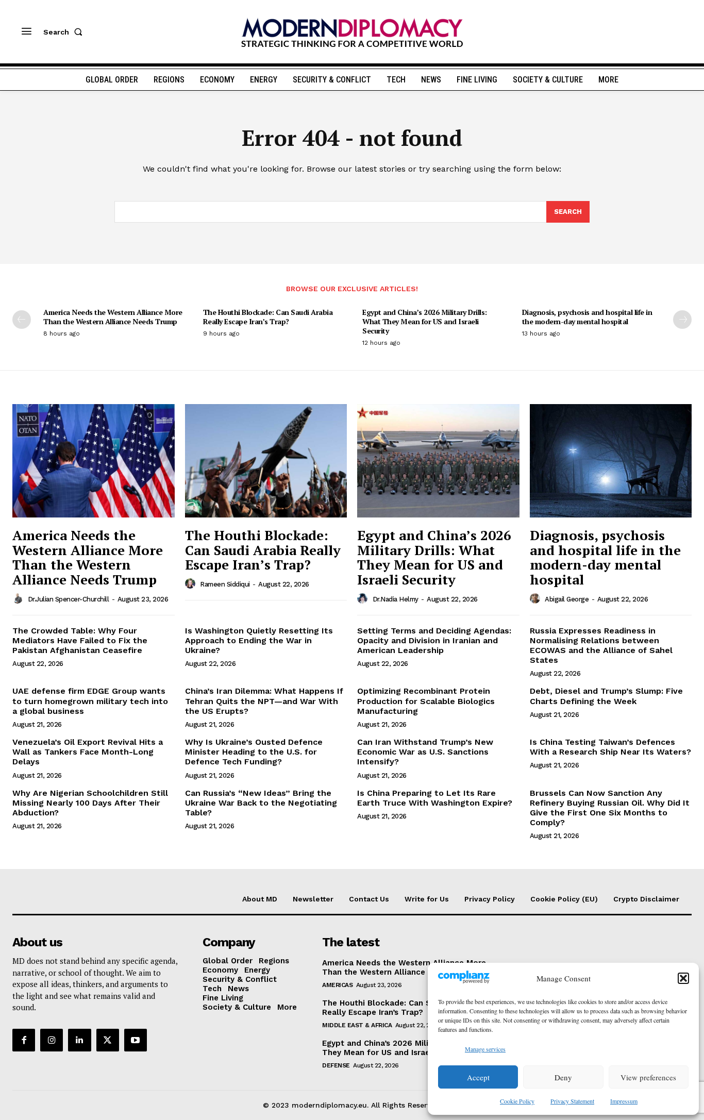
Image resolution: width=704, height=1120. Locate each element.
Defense (336, 1065)
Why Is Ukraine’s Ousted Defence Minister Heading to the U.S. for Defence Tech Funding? (254, 751)
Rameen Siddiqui (225, 584)
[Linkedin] (79, 1040)
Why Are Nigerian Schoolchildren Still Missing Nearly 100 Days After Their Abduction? (90, 802)
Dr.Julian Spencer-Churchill (68, 599)
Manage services (485, 1049)
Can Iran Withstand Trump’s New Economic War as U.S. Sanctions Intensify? (425, 751)
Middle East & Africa (357, 1025)
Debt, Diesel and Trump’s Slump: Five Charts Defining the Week (606, 696)
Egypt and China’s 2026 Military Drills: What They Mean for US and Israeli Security (424, 321)
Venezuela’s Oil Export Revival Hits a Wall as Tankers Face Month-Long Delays (87, 751)
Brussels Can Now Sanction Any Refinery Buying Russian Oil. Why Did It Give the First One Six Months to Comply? (610, 808)
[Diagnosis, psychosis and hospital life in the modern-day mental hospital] (611, 460)
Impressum (624, 1101)
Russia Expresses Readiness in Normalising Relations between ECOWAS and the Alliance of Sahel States (601, 645)
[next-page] (682, 319)
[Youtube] (135, 1040)
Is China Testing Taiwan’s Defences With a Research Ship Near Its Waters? (610, 747)
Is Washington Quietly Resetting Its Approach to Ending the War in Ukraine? (259, 640)
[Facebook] (23, 1040)
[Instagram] (51, 1040)
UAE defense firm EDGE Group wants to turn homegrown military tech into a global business (90, 700)
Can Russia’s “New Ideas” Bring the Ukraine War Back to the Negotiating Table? (261, 802)
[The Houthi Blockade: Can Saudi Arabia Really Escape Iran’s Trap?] (266, 460)
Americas (337, 985)
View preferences (648, 1077)
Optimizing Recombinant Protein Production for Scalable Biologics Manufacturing (426, 700)
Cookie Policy (517, 1101)
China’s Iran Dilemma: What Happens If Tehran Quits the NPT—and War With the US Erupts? (264, 700)
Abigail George (567, 599)
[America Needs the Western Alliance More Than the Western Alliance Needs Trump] (93, 460)
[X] (107, 1040)
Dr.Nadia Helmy (395, 599)
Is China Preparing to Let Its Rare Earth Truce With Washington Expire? (434, 798)
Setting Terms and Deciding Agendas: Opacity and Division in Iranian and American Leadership (434, 640)
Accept (478, 1077)
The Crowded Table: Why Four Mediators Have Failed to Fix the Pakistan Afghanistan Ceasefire (79, 640)
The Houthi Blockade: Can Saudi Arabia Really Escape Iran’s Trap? (268, 316)
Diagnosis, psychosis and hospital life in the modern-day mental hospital (587, 316)
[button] (683, 978)
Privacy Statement (572, 1101)
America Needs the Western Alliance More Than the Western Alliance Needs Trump (112, 316)
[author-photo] (19, 599)
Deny (563, 1077)
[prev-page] (21, 319)
